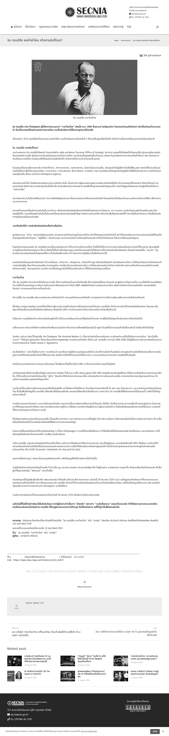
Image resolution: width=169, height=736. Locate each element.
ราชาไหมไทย (92, 571)
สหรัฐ (100, 571)
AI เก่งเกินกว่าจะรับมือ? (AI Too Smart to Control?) (37, 672)
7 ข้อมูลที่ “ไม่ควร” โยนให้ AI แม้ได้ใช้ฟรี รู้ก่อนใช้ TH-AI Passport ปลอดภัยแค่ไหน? (92, 659)
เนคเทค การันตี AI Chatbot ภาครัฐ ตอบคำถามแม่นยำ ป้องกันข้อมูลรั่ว (145, 672)
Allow (155, 731)
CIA (33, 571)
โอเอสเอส (138, 571)
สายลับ (107, 571)
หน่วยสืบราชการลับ (127, 571)
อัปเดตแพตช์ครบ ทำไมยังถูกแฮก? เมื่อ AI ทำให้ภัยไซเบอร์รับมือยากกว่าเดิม (92, 674)
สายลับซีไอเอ (115, 571)
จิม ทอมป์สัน (72, 571)
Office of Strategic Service (57, 571)
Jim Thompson (41, 571)
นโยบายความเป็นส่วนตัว (89, 731)
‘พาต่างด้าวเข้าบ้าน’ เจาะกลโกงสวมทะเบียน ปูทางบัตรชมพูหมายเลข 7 (144, 657)
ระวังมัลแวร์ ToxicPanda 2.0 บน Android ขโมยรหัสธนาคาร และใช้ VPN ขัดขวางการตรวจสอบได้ (37, 659)
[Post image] (14, 661)
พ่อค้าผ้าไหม (82, 571)
